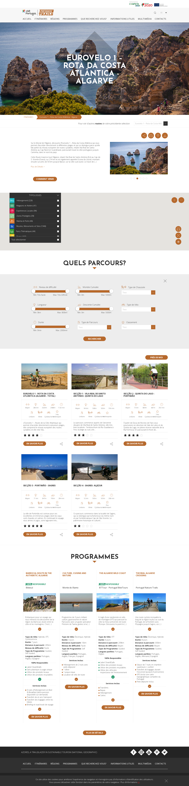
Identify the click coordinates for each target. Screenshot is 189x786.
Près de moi (156, 357)
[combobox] (151, 123)
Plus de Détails (94, 732)
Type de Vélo (132, 305)
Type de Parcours (90, 322)
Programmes (70, 18)
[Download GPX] (158, 135)
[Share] (144, 135)
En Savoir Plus (34, 443)
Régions (55, 18)
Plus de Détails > (38, 167)
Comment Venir (45, 179)
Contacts (160, 18)
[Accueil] (46, 13)
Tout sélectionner (18, 240)
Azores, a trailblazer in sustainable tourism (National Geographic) (59, 752)
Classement (131, 322)
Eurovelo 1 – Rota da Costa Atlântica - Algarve (58, 117)
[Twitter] (164, 752)
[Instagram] (141, 752)
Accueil (27, 18)
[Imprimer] (151, 135)
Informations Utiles (122, 18)
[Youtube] (149, 752)
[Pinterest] (157, 752)
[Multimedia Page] (165, 135)
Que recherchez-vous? (94, 18)
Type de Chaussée (136, 287)
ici (139, 782)
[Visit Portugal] (30, 13)
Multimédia (145, 18)
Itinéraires (40, 18)
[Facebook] (133, 752)
